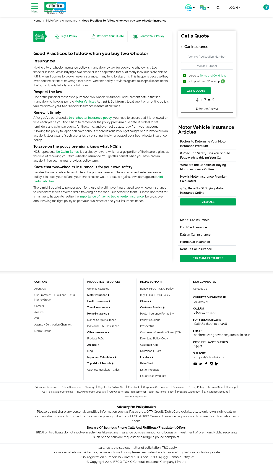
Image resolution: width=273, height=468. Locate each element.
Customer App (149, 344)
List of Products (149, 369)
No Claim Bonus (67, 151)
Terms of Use (215, 387)
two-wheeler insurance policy (90, 117)
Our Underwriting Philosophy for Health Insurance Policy (141, 391)
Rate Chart (146, 363)
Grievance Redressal (46, 387)
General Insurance (98, 288)
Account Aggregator (135, 396)
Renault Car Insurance (196, 249)
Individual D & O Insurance (103, 326)
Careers (39, 306)
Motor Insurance (97, 295)
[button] (190, 7)
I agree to (207, 75)
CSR (37, 318)
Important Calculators (101, 357)
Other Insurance (97, 332)
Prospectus (147, 326)
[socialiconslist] (195, 363)
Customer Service (151, 307)
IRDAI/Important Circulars (91, 391)
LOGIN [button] (233, 7)
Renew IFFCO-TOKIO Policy (157, 288)
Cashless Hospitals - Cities (103, 369)
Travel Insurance (97, 307)
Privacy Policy (196, 387)
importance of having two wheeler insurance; (111, 196)
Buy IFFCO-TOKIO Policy (155, 295)
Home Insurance (97, 313)
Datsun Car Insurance (195, 234)
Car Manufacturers (208, 258)
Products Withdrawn (189, 391)
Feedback (134, 387)
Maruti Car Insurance (195, 220)
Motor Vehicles (85, 101)
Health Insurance (97, 301)
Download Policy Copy (154, 338)
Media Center (42, 330)
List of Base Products (153, 375)
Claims (144, 301)
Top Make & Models (99, 363)
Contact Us (200, 288)
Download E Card (151, 350)
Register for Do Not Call (111, 387)
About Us (40, 288)
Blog (90, 350)
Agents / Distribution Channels (53, 324)
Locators (145, 357)
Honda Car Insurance (195, 242)
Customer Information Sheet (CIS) (160, 332)
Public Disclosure (71, 387)
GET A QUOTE (196, 91)
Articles (92, 344)
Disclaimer (179, 387)
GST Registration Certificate (58, 391)
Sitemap (231, 387)
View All (208, 202)
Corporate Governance (156, 387)
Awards (38, 312)
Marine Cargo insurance (101, 319)
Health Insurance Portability (157, 313)
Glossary (90, 387)
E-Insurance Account (216, 391)
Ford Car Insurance (193, 227)
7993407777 (201, 301)
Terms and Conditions (213, 75)
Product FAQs (95, 338)
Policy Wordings (150, 319)
